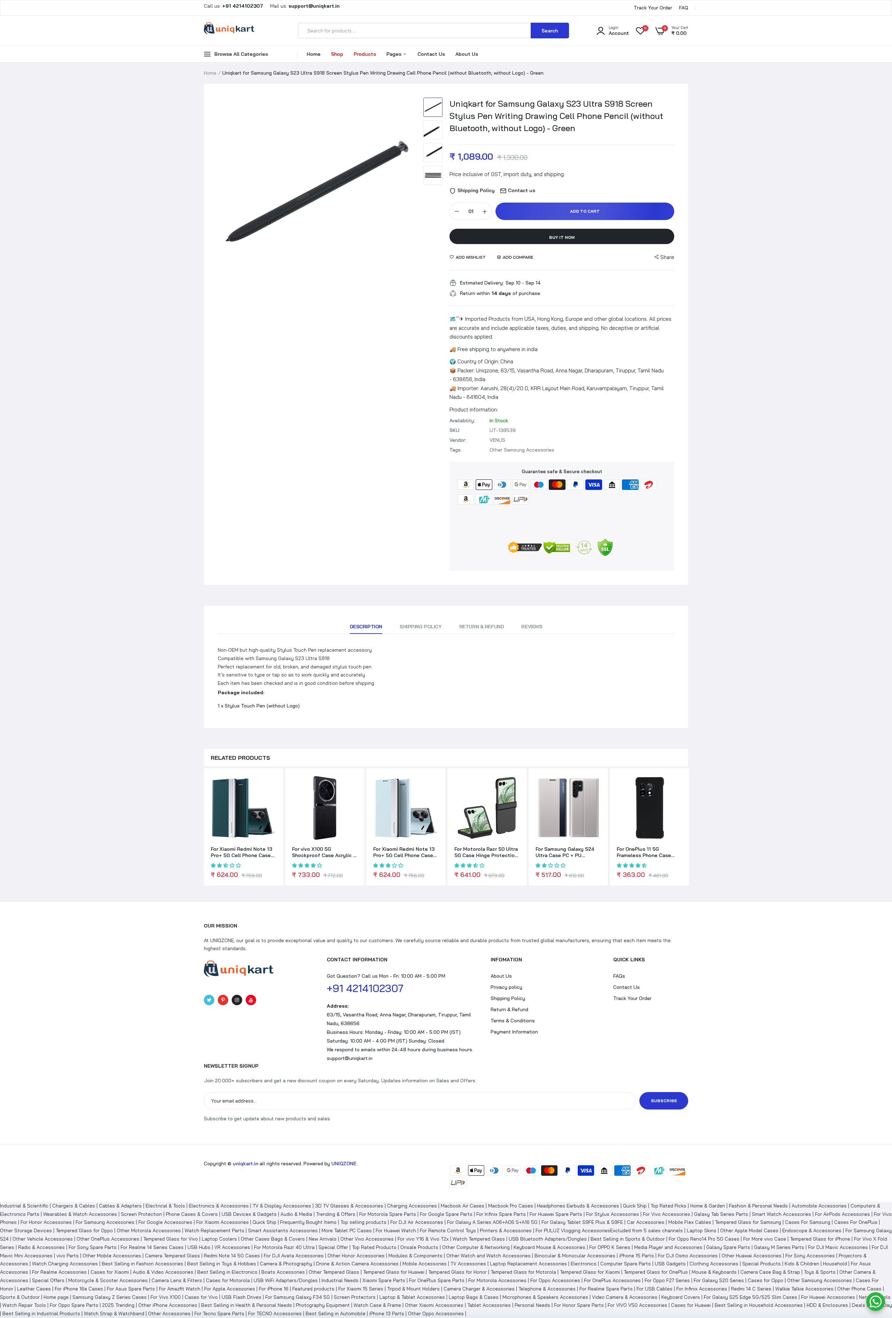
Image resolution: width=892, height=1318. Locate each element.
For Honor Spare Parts (579, 1305)
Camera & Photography (286, 1263)
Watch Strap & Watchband (114, 1313)
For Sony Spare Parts (93, 1247)
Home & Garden (707, 1206)
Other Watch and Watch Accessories (488, 1255)
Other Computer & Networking (476, 1247)
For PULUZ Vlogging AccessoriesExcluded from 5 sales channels (609, 1230)
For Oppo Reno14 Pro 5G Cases (704, 1239)
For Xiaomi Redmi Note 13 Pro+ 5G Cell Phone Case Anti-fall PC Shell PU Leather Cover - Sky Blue (404, 852)
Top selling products (363, 1222)
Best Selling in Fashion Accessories (142, 1263)
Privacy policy (506, 987)
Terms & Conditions (513, 1020)
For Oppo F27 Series (667, 1280)
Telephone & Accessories (547, 1289)
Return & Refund (481, 626)
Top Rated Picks (668, 1206)
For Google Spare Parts (446, 1214)
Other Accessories (169, 1313)
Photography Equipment (323, 1305)
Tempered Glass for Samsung (748, 1222)
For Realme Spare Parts (606, 1289)
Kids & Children (802, 1263)
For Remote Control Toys (448, 1230)
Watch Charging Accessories (65, 1263)
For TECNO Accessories (275, 1313)
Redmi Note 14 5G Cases (232, 1255)
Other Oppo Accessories (436, 1313)
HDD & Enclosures (827, 1305)
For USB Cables (654, 1289)
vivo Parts (67, 1255)
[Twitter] (209, 1000)
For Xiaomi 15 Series (360, 1289)
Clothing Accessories (714, 1263)
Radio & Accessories (41, 1247)
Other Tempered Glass (334, 1272)
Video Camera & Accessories (625, 1297)
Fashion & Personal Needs (758, 1206)
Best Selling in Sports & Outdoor (628, 1239)
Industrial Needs (340, 1280)
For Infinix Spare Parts (501, 1214)
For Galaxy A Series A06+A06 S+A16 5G (492, 1222)
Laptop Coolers (219, 1239)
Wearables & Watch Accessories (80, 1214)
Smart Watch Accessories (781, 1214)
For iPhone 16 (274, 1289)
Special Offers (48, 1280)
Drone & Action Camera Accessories (357, 1263)
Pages (394, 54)
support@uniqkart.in (349, 1058)
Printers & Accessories (506, 1230)
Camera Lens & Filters (177, 1280)
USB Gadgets (670, 1263)
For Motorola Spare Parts (387, 1214)
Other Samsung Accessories (819, 1280)
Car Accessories (645, 1222)
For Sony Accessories (810, 1255)
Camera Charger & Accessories (479, 1289)
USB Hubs (198, 1247)
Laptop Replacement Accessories (528, 1263)
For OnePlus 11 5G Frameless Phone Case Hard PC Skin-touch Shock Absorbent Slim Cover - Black (648, 852)
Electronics (584, 1263)
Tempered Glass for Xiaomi (590, 1272)
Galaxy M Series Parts (779, 1247)
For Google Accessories (165, 1222)
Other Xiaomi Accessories (434, 1305)
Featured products (313, 1289)
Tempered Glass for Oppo (84, 1230)
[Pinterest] (223, 1000)
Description (366, 626)
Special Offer (333, 1247)
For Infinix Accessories (701, 1289)
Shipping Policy (421, 626)
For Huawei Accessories (828, 1297)
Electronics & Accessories (219, 1206)
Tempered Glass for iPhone (820, 1239)
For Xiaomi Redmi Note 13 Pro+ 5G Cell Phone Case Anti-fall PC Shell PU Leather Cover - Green (241, 852)
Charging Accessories (412, 1206)
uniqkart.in (245, 1163)
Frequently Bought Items (308, 1222)
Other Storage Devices (26, 1230)
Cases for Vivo (201, 1297)
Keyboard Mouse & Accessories (549, 1247)
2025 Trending (118, 1305)
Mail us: (302, 6)
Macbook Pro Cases (510, 1206)
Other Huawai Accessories (752, 1255)
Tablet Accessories (489, 1305)
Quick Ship (635, 1206)
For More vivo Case (764, 1239)
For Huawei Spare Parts (556, 1214)
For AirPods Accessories (842, 1214)
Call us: (234, 6)
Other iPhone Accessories (167, 1305)
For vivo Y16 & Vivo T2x (423, 1239)
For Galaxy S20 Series (719, 1280)
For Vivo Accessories (666, 1214)
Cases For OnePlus (855, 1222)
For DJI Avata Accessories (294, 1255)
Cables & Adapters (120, 1206)
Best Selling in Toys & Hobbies (221, 1263)
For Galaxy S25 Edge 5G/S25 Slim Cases (750, 1297)
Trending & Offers (335, 1214)
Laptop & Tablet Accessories (412, 1297)
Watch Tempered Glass (479, 1239)
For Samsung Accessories (105, 1222)
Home (314, 54)
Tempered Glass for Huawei (393, 1272)
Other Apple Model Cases (749, 1230)
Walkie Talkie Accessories (804, 1289)
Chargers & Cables (73, 1206)
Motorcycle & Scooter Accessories (108, 1280)
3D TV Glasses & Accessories (349, 1206)
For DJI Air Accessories (416, 1222)
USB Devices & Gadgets (249, 1214)
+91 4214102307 (365, 988)
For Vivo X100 (166, 1297)
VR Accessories (232, 1247)
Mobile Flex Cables (689, 1222)
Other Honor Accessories (356, 1255)
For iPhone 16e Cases (79, 1289)
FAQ (683, 8)
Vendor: (457, 440)
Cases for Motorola (228, 1280)
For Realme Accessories (59, 1272)
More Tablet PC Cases (347, 1230)
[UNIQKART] (229, 30)
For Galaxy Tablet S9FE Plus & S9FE (582, 1222)
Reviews (531, 626)
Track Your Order (653, 8)
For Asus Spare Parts (131, 1289)
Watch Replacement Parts (214, 1230)
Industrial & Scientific (24, 1206)
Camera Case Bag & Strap (770, 1272)
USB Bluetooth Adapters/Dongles (548, 1239)
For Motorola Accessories (497, 1280)
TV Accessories (468, 1263)
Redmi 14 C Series (751, 1289)
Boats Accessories (283, 1272)
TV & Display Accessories (282, 1206)
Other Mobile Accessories (112, 1255)
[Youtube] (251, 1000)
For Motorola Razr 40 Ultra (284, 1247)
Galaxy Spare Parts (728, 1247)
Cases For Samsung (807, 1222)
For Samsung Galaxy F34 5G (297, 1297)
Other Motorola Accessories (149, 1230)
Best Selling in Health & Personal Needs (246, 1305)
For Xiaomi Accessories (222, 1222)
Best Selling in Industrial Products (41, 1313)
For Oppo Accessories (555, 1280)
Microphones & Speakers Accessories (545, 1297)
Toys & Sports (820, 1272)
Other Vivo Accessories (367, 1239)
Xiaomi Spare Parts (383, 1280)
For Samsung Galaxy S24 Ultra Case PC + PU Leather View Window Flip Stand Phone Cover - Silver (568, 852)
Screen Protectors (355, 1297)
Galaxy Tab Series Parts (721, 1214)
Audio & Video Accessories (163, 1272)
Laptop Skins (701, 1230)
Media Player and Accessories (668, 1247)
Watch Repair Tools (24, 1305)
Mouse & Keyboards (714, 1272)
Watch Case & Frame (377, 1305)
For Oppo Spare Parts (74, 1305)
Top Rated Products (374, 1247)
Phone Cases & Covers (192, 1214)
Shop (337, 54)
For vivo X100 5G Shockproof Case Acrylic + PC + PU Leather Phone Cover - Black (324, 852)
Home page (56, 1297)
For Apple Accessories (229, 1289)
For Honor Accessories (46, 1222)
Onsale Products (419, 1247)
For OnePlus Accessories (612, 1280)
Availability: (462, 420)
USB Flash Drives (241, 1297)
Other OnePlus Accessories (108, 1239)
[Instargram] (237, 1000)
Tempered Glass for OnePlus (656, 1272)
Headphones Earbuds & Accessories (578, 1206)
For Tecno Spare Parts (219, 1313)
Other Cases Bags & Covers (273, 1239)
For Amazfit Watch (179, 1289)
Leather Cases (34, 1289)
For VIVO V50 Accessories (637, 1305)
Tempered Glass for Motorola (523, 1272)
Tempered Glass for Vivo (170, 1239)
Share (667, 257)
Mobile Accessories (424, 1263)
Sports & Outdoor (20, 1297)
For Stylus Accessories (612, 1214)
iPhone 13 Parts (386, 1313)
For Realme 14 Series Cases (152, 1247)
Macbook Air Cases (462, 1206)
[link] (270, 786)
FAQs (619, 976)
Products (365, 54)
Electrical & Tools (165, 1206)
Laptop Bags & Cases (474, 1297)
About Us (466, 54)
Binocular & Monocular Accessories (575, 1255)
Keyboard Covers (680, 1297)
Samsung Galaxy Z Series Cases (109, 1297)
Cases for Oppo (765, 1280)
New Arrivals (323, 1239)
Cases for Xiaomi (110, 1272)
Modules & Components (416, 1255)
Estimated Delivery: (482, 283)
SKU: (454, 430)
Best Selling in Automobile (336, 1313)
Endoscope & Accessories (811, 1230)
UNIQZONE (343, 1163)
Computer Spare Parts (625, 1263)
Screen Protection (141, 1214)
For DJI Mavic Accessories (838, 1247)
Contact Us (431, 54)
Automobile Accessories (819, 1206)
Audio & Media (296, 1214)
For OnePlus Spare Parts (436, 1280)
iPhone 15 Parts (636, 1255)
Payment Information (514, 1032)
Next (406, 195)
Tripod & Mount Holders (413, 1289)
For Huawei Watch (396, 1230)
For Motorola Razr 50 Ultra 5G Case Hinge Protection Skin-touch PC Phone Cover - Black (486, 852)
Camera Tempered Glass (172, 1255)
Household (835, 1263)
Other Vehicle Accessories (43, 1239)
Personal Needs (532, 1305)
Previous (225, 195)
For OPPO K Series (609, 1247)
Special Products (761, 1263)
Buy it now (562, 237)
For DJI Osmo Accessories (688, 1255)
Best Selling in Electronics (227, 1272)
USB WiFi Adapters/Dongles (286, 1280)
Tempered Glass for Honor (457, 1272)
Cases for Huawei (691, 1305)
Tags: (455, 450)
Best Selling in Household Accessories (759, 1305)
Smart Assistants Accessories (283, 1230)
